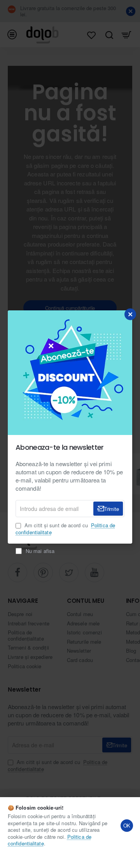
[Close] (130, 314)
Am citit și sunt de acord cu (65, 529)
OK (127, 825)
